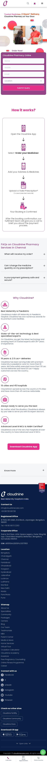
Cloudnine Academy (10, 653)
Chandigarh (6, 556)
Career (4, 666)
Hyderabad (6, 572)
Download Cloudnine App (23, 446)
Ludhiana (5, 582)
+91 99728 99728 (8, 511)
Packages (5, 618)
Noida (3, 591)
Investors (5, 656)
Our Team (5, 627)
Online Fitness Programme (12, 663)
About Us (5, 608)
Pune (3, 598)
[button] (42, 3)
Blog (3, 624)
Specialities (6, 611)
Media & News (7, 640)
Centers (4, 621)
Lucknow (5, 579)
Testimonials (6, 631)
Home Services (7, 643)
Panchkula (5, 595)
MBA (3, 634)
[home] (13, 3)
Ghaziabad (6, 566)
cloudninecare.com (21, 753)
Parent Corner (7, 637)
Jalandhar (5, 575)
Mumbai (4, 585)
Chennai (4, 559)
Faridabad (5, 562)
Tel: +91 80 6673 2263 (10, 526)
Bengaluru (5, 553)
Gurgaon (5, 569)
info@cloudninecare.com (12, 508)
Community (6, 614)
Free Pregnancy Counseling (13, 659)
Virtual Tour (6, 647)
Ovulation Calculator (10, 650)
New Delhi (5, 588)
